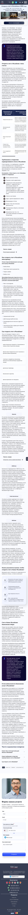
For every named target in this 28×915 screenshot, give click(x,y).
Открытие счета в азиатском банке (12, 459)
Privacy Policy (10, 911)
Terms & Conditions (17, 911)
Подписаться (15, 876)
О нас (14, 905)
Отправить (14, 854)
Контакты (14, 903)
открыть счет (8, 767)
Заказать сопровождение (14, 22)
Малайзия (13, 767)
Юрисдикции (14, 901)
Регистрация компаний (9, 252)
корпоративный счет (19, 767)
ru (20, 2)
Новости (14, 897)
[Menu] (25, 2)
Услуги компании (14, 899)
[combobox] (5, 830)
